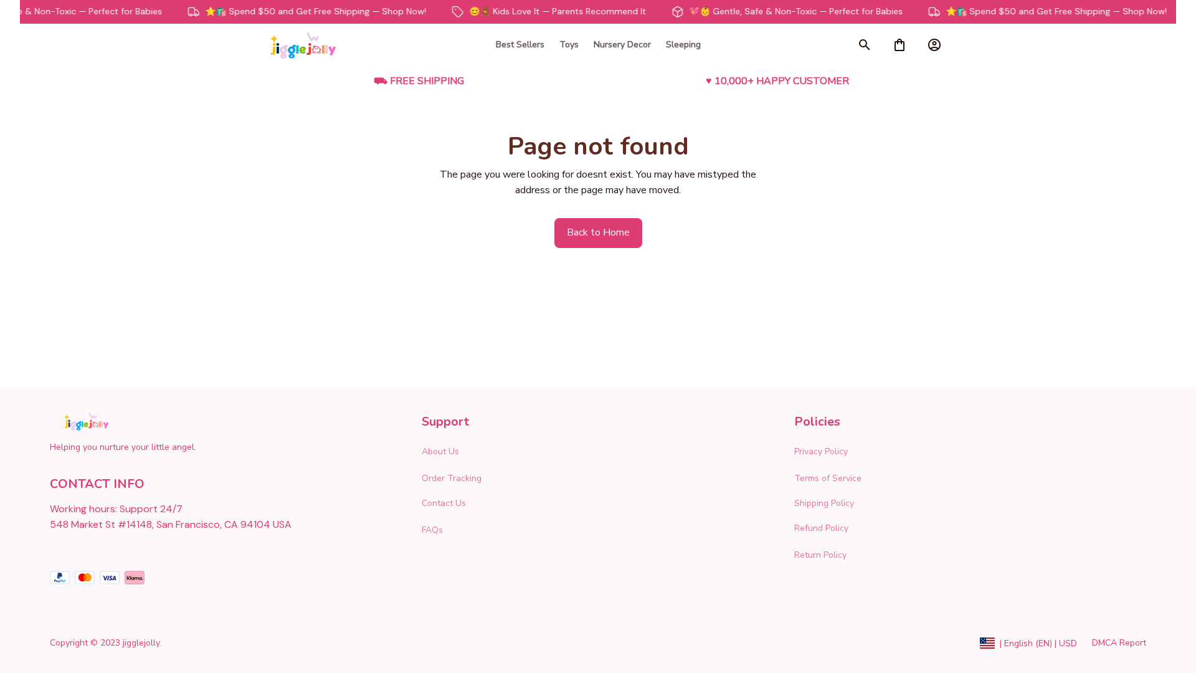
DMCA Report (1119, 643)
